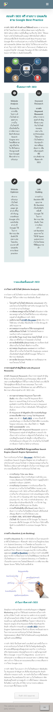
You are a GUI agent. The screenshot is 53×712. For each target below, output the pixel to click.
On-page (28, 457)
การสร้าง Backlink (20, 553)
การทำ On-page (29, 320)
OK (44, 707)
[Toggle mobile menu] (47, 4)
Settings (19, 709)
